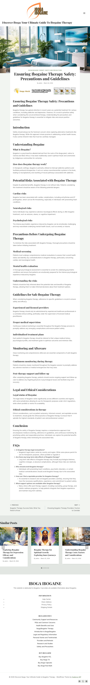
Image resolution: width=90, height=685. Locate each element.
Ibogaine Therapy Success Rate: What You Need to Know (25, 507)
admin (40, 83)
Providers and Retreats (45, 640)
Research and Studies (45, 643)
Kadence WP (76, 677)
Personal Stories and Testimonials (45, 637)
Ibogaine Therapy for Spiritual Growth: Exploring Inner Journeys (45, 552)
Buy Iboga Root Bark (45, 666)
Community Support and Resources (45, 619)
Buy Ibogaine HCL (45, 657)
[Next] (86, 546)
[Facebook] (79, 681)
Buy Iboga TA (45, 660)
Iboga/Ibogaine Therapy (36, 70)
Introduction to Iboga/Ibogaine (45, 631)
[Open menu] (85, 13)
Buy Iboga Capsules (45, 663)
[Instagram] (86, 681)
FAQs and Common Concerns (45, 622)
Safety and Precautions (53, 70)
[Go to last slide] (3, 546)
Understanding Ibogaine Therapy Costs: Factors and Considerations (75, 552)
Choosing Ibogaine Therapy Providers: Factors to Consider (63, 507)
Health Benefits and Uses (45, 625)
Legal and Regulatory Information (45, 634)
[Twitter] (82, 681)
